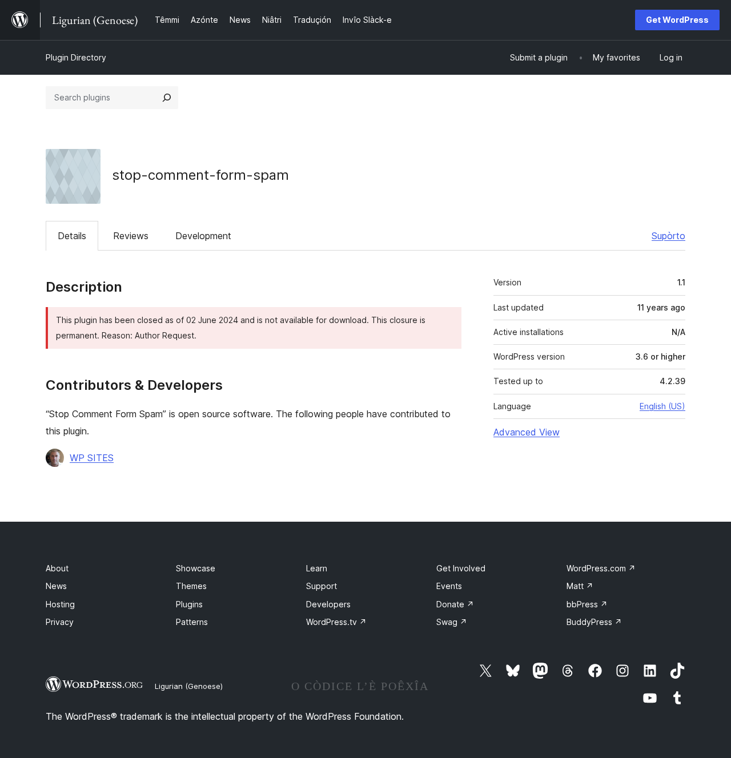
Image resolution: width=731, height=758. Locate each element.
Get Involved (460, 568)
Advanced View (526, 432)
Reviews (130, 235)
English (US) (662, 406)
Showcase (195, 568)
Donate (455, 604)
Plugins (189, 604)
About (57, 568)
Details (72, 235)
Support (321, 586)
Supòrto (668, 235)
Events (449, 586)
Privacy (60, 622)
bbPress (587, 604)
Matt (580, 586)
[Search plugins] (166, 97)
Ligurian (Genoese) (189, 686)
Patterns (192, 622)
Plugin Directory (76, 57)
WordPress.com (601, 568)
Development (203, 235)
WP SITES (92, 457)
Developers (328, 604)
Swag (451, 622)
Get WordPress (677, 20)
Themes (191, 586)
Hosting (60, 604)
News (56, 586)
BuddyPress (594, 622)
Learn (316, 568)
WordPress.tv (336, 622)
